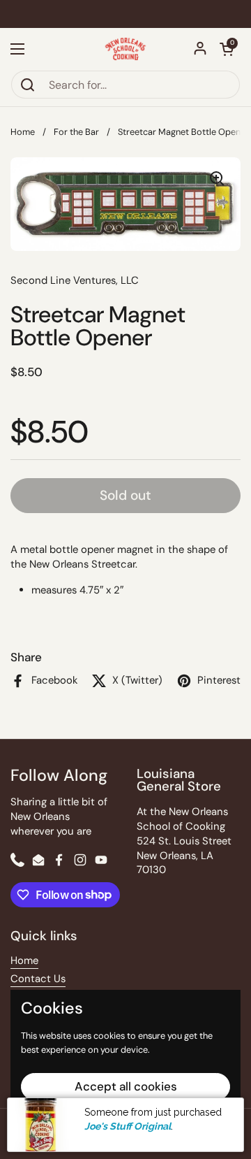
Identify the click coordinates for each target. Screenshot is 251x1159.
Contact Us (38, 979)
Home (22, 132)
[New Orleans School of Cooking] (126, 49)
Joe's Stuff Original (127, 1126)
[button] (227, 49)
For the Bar (76, 132)
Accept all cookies (126, 1086)
